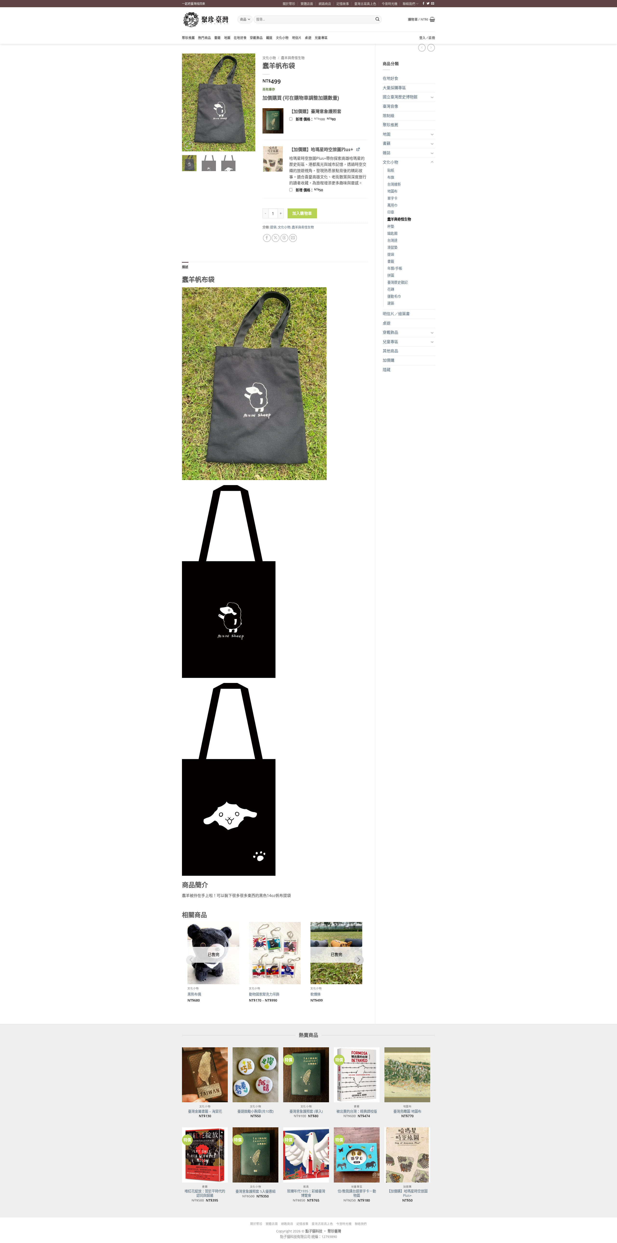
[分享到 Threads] (284, 238)
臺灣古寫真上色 (365, 3)
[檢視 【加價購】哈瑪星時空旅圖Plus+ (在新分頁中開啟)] (358, 149)
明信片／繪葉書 (396, 313)
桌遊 (308, 37)
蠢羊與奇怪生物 (399, 219)
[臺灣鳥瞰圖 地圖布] (407, 1074)
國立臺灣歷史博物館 (400, 97)
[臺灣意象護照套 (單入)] (306, 1074)
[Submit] (377, 19)
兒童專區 (321, 37)
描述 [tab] (185, 267)
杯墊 (390, 226)
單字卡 (392, 198)
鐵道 (269, 37)
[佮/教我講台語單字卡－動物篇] (357, 1154)
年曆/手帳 (394, 268)
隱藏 (386, 369)
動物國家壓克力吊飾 (264, 994)
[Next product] (422, 47)
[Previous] (189, 102)
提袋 (390, 254)
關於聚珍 (289, 3)
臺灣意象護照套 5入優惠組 (255, 1191)
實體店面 (307, 3)
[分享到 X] (276, 238)
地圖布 (392, 191)
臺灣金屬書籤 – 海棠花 (205, 1111)
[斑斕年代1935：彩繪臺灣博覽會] (306, 1154)
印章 (390, 212)
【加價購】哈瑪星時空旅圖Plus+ (407, 1193)
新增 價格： (322, 119)
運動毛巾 (394, 296)
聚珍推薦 (188, 37)
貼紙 (390, 170)
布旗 (390, 177)
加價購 (388, 360)
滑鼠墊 (392, 247)
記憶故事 (342, 3)
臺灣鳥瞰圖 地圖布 (407, 1111)
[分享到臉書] (267, 238)
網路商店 (325, 3)
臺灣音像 (390, 106)
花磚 (390, 289)
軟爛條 (315, 994)
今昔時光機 (389, 3)
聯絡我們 (409, 3)
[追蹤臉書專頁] (423, 3)
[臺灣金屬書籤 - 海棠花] (205, 1074)
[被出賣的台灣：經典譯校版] (357, 1074)
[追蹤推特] (428, 3)
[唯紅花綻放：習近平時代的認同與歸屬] (205, 1154)
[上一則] (431, 47)
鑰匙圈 (392, 233)
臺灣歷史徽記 (397, 282)
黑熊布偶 (194, 994)
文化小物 (282, 37)
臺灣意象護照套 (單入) (306, 1111)
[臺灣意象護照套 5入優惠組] (255, 1154)
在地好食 (240, 37)
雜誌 (386, 152)
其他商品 (390, 351)
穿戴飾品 (256, 37)
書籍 (217, 37)
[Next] (247, 102)
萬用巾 (392, 205)
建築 (390, 303)
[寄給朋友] (293, 238)
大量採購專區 (394, 87)
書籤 (390, 261)
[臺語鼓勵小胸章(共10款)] (255, 1074)
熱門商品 (204, 37)
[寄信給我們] (432, 3)
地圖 (227, 37)
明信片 (297, 37)
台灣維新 (394, 184)
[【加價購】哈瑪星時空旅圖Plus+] (407, 1154)
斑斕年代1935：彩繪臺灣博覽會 (306, 1193)
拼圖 (390, 275)
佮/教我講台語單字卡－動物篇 (357, 1193)
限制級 (388, 115)
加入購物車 (302, 213)
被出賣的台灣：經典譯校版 (356, 1111)
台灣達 (392, 240)
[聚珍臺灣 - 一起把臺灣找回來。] (206, 19)
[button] (421, 19)
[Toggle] (432, 97)
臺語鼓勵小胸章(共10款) (255, 1111)
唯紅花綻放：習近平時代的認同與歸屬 (205, 1193)
